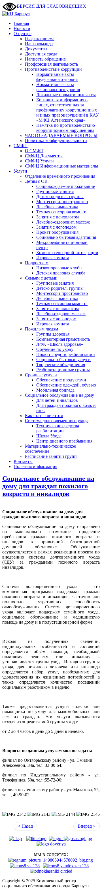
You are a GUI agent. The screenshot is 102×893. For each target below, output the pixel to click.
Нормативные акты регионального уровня (58, 87)
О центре (22, 33)
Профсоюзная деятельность (51, 64)
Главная (21, 23)
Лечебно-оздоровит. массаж (63, 222)
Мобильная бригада (55, 390)
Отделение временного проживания (60, 176)
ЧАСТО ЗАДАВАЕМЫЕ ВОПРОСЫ (61, 135)
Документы (36, 48)
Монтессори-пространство (62, 201)
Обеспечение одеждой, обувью (66, 385)
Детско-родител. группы (60, 196)
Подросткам (36, 262)
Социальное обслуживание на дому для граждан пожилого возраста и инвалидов (48, 486)
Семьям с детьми (41, 278)
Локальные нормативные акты (66, 94)
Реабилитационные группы (63, 369)
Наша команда (39, 43)
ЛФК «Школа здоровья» (59, 344)
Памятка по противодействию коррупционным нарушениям (65, 128)
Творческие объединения (60, 364)
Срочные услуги (41, 374)
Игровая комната (52, 257)
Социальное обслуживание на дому (59, 395)
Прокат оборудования (57, 232)
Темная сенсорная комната (62, 211)
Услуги (20, 171)
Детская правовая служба (60, 273)
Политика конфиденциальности (56, 140)
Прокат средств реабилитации (65, 354)
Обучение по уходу (54, 349)
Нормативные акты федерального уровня (57, 77)
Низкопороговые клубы (59, 267)
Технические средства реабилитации (57, 428)
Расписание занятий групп (51, 456)
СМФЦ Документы (44, 155)
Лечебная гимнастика (57, 206)
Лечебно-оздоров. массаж (61, 313)
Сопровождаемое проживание (65, 186)
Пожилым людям (41, 329)
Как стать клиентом (44, 415)
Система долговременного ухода (56, 420)
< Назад (25, 826)
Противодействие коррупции (53, 69)
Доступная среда (41, 53)
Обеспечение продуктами (61, 379)
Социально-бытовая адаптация (66, 237)
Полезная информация (35, 466)
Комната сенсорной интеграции (67, 252)
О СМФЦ (34, 150)
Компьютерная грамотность (63, 339)
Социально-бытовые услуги (63, 359)
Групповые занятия (55, 191)
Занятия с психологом (57, 216)
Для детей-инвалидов (57, 400)
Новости (22, 28)
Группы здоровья (52, 334)
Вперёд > (86, 826)
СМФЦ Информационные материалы (61, 166)
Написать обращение (45, 59)
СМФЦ (21, 145)
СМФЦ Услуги (39, 160)
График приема (39, 38)
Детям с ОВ (36, 181)
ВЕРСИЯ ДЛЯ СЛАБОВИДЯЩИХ (51, 6)
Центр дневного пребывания (64, 441)
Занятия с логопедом (56, 227)
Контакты (23, 461)
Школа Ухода (48, 435)
